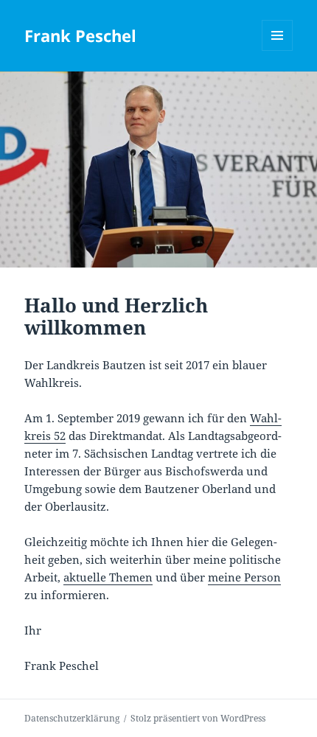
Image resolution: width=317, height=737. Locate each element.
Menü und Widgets (277, 50)
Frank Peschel (80, 35)
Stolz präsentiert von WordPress (197, 718)
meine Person (244, 577)
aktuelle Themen (108, 577)
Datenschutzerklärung (71, 718)
